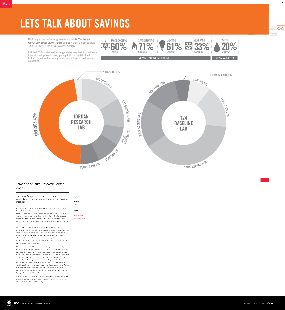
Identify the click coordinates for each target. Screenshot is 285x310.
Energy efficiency (78, 215)
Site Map (24, 303)
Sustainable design (79, 218)
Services (24, 2)
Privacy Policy (47, 303)
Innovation (34, 2)
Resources (54, 2)
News (75, 204)
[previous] (263, 180)
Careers (44, 2)
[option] (134, 95)
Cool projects (77, 213)
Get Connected (38, 303)
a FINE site (263, 303)
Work (16, 2)
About (63, 2)
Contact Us (30, 303)
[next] (267, 180)
